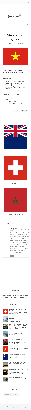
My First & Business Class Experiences (16, 340)
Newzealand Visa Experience (15, 151)
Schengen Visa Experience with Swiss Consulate (15, 182)
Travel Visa (16, 394)
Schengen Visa (7, 394)
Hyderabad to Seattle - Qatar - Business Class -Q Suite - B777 (18, 325)
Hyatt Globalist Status (15, 377)
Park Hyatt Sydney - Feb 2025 (17, 362)
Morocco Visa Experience (15, 214)
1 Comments (20, 43)
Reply (12, 255)
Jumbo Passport (17, 406)
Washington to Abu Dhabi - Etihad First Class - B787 (18, 370)
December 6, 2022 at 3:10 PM (21, 230)
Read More (25, 297)
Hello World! (12, 332)
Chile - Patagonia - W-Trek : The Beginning (18, 317)
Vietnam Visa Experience (16, 347)
